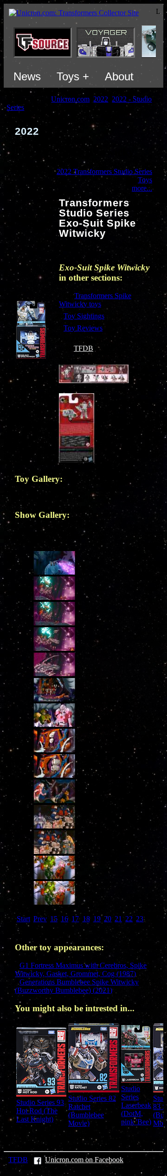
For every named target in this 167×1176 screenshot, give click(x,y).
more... (142, 188)
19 (97, 919)
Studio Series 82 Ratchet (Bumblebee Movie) (92, 1110)
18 (86, 919)
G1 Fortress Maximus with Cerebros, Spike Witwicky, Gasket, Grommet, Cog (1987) (81, 969)
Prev (40, 919)
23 (139, 919)
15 (54, 919)
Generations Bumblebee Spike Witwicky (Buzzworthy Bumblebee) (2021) (77, 986)
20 (107, 919)
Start (23, 919)
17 (75, 919)
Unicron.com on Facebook (84, 1160)
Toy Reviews (83, 328)
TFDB (83, 348)
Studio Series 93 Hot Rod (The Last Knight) (40, 1110)
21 (118, 919)
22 (129, 919)
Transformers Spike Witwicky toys (95, 300)
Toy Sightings (84, 316)
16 (64, 919)
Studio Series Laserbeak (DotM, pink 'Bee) (136, 1105)
